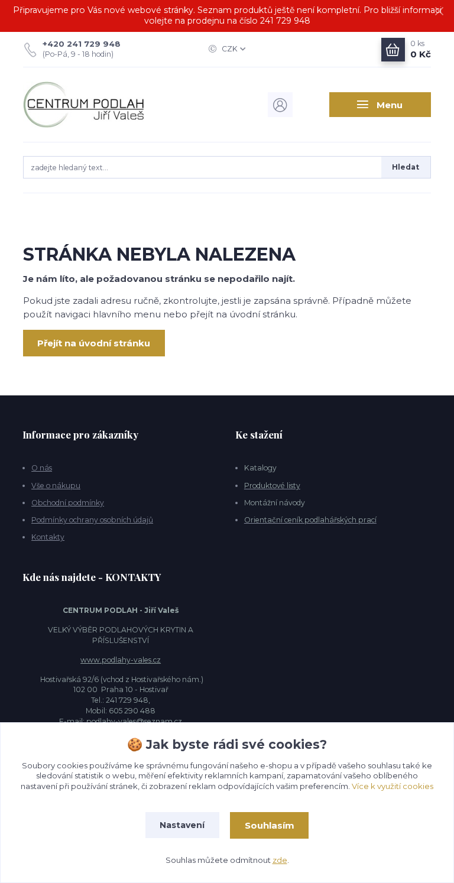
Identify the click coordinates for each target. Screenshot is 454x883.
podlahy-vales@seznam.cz (134, 721)
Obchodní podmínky (67, 502)
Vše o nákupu (55, 485)
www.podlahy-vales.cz (120, 659)
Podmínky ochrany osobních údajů (92, 519)
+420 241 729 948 (82, 43)
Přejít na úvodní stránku (93, 343)
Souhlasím (269, 825)
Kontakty (47, 537)
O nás (41, 467)
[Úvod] (84, 105)
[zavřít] (439, 11)
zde (280, 860)
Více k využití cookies (392, 786)
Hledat (405, 167)
